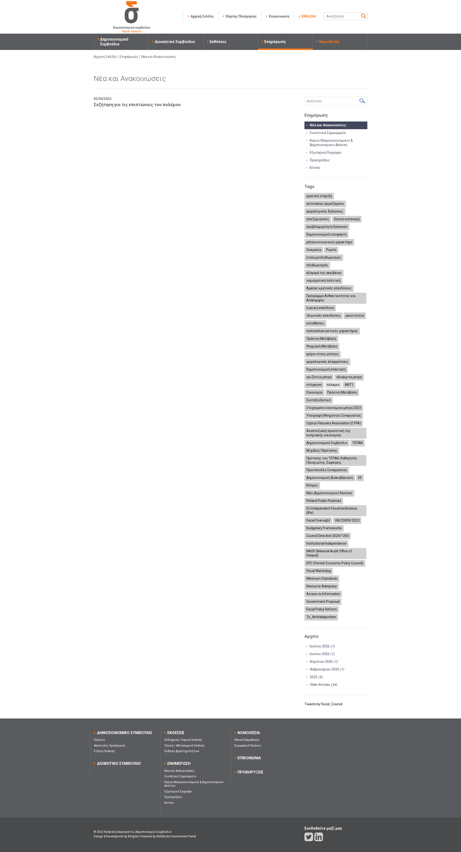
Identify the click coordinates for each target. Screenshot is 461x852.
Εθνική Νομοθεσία (246, 740)
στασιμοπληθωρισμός (323, 257)
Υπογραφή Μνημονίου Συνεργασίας (333, 415)
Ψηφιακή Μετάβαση (321, 346)
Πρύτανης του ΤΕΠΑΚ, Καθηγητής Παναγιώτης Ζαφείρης (331, 460)
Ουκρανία (313, 250)
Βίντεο (315, 168)
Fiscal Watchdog (318, 571)
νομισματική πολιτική (323, 280)
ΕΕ (360, 478)
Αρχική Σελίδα (202, 16)
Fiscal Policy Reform (321, 609)
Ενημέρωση (274, 41)
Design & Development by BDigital (116, 836)
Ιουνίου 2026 (322, 654)
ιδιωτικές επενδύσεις (323, 315)
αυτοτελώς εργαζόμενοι (325, 204)
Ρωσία (331, 250)
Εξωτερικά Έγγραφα (325, 152)
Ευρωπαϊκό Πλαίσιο (247, 745)
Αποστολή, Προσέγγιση (109, 745)
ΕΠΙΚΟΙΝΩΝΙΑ (249, 758)
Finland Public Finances (323, 501)
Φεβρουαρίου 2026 (327, 669)
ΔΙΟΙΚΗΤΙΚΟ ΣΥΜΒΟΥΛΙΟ (119, 763)
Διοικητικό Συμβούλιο (175, 41)
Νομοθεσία (329, 41)
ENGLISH (309, 16)
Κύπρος (312, 485)
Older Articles (323, 685)
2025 (316, 677)
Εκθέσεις (218, 41)
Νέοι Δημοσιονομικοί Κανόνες (329, 493)
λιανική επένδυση (320, 308)
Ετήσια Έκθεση (104, 751)
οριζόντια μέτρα (319, 377)
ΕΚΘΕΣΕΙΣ (175, 732)
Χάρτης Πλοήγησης (241, 16)
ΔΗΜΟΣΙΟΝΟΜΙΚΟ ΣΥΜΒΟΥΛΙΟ (124, 732)
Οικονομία (314, 392)
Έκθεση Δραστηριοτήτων (181, 751)
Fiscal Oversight (318, 520)
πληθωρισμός (317, 265)
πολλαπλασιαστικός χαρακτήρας (332, 331)
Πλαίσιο (99, 740)
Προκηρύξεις (320, 160)
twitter (308, 837)
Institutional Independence (326, 543)
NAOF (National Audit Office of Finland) (329, 553)
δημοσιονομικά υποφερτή (326, 234)
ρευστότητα (355, 315)
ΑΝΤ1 (349, 385)
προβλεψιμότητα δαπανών (326, 227)
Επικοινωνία (279, 16)
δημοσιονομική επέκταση (326, 369)
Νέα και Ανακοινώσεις (328, 125)
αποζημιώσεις (317, 219)
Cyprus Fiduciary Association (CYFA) (333, 423)
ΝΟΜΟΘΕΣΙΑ (248, 732)
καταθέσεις (315, 323)
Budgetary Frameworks (324, 528)
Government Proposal (323, 601)
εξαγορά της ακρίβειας (324, 273)
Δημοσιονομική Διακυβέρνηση (329, 478)
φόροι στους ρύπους (322, 354)
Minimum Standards (321, 578)
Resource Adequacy (321, 586)
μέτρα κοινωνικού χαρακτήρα (329, 242)
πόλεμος (333, 385)
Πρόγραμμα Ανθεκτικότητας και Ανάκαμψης (331, 298)
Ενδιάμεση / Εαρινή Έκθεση (183, 740)
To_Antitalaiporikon (321, 617)
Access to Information (323, 594)
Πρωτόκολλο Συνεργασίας (326, 470)
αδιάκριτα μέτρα (349, 377)
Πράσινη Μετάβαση (321, 339)
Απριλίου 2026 (324, 661)
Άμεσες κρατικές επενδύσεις (329, 288)
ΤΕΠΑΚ (357, 443)
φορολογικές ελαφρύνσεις (327, 362)
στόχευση (314, 385)
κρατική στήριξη (319, 196)
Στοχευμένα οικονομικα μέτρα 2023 (333, 408)
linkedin (318, 837)
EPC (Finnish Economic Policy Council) (334, 563)
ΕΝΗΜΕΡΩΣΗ (178, 763)
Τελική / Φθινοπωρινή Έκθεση (184, 745)
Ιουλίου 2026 (322, 646)
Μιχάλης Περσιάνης (321, 450)
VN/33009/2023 (347, 520)
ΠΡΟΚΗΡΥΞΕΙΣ (250, 772)
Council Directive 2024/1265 (327, 536)
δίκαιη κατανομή (347, 219)
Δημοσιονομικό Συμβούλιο (114, 41)
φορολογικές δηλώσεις (324, 211)
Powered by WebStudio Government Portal (168, 836)
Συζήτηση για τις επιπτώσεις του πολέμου (137, 104)
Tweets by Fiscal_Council (323, 704)
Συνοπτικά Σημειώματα (328, 133)
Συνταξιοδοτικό (318, 400)
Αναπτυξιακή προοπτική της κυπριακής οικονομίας (328, 433)
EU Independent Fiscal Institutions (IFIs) (331, 510)
